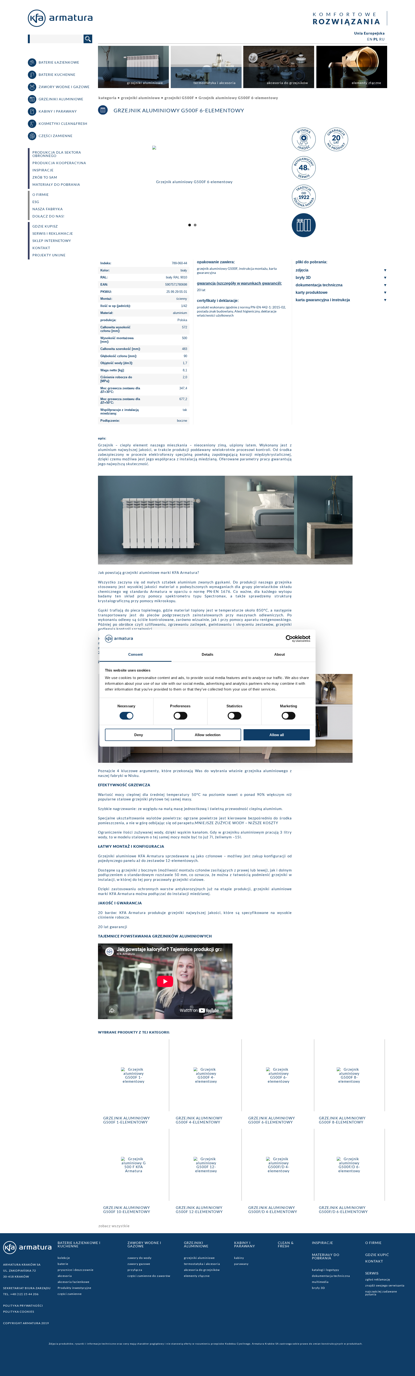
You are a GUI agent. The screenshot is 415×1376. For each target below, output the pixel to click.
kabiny (239, 1258)
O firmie (373, 1243)
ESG (35, 202)
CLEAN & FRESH (286, 1244)
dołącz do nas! (48, 216)
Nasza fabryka (47, 209)
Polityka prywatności (23, 1305)
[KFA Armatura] (60, 25)
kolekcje (64, 1258)
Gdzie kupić (377, 1255)
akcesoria (65, 1276)
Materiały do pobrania (56, 184)
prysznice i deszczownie (75, 1270)
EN (369, 39)
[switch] (180, 716)
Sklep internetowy (51, 240)
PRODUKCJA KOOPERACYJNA (59, 163)
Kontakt (41, 248)
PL (375, 39)
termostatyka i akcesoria (202, 1264)
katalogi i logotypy (325, 1270)
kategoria (107, 98)
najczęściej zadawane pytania (381, 1293)
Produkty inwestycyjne (74, 1288)
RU (382, 39)
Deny (138, 735)
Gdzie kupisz (45, 226)
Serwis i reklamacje (52, 233)
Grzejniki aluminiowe (196, 1244)
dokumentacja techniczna (331, 1276)
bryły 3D (318, 1288)
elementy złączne (197, 1276)
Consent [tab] (135, 654)
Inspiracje (43, 170)
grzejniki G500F (179, 98)
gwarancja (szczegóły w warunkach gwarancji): (239, 283)
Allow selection (207, 735)
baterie (63, 1264)
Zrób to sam (44, 177)
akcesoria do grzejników (202, 1270)
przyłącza (135, 1270)
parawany (241, 1264)
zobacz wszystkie (114, 1226)
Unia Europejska (369, 33)
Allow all (276, 735)
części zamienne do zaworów (149, 1276)
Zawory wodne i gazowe (144, 1244)
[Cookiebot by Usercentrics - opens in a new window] (289, 638)
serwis (371, 1273)
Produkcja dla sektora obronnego (56, 154)
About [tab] (279, 654)
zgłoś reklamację (377, 1279)
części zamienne (70, 1294)
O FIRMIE (40, 194)
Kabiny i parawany (244, 1244)
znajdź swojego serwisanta (384, 1285)
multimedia (320, 1282)
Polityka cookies (18, 1311)
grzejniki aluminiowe (140, 98)
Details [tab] (208, 654)
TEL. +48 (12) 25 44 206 (21, 1294)
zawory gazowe (139, 1264)
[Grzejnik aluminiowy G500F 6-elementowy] (255, 181)
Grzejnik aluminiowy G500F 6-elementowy (238, 98)
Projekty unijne (49, 255)
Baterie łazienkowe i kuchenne (79, 1244)
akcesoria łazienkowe (73, 1282)
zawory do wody (140, 1258)
